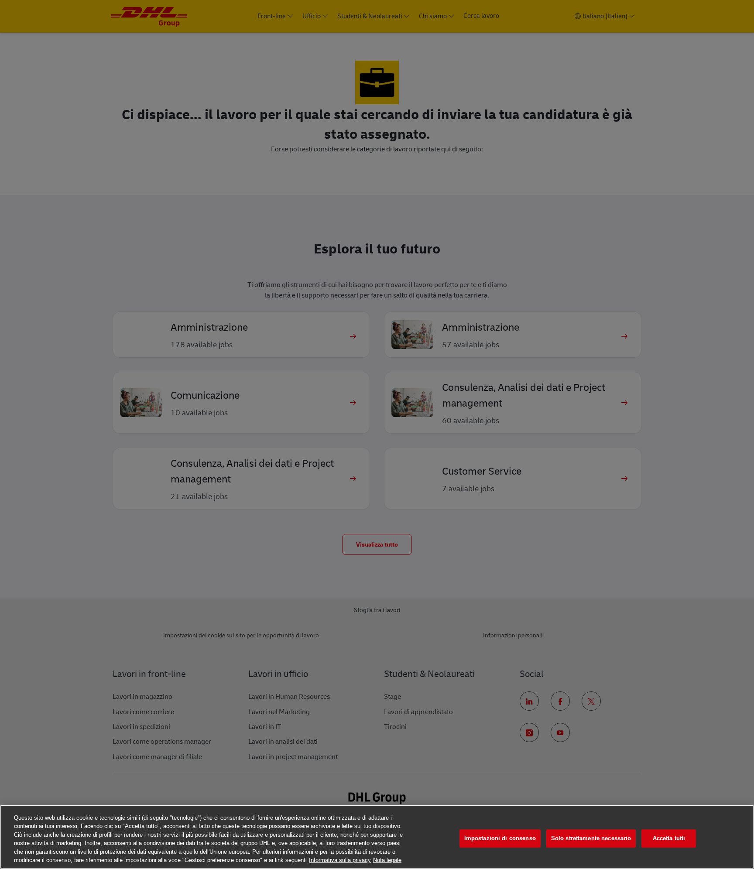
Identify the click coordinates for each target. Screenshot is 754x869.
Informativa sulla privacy (340, 860)
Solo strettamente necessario (591, 838)
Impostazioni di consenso (500, 838)
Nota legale (387, 860)
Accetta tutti (669, 838)
